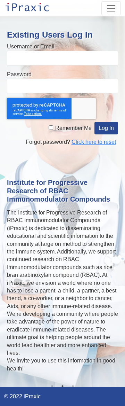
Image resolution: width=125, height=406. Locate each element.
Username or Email (31, 46)
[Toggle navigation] (111, 8)
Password (19, 74)
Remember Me (73, 128)
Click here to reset (94, 142)
